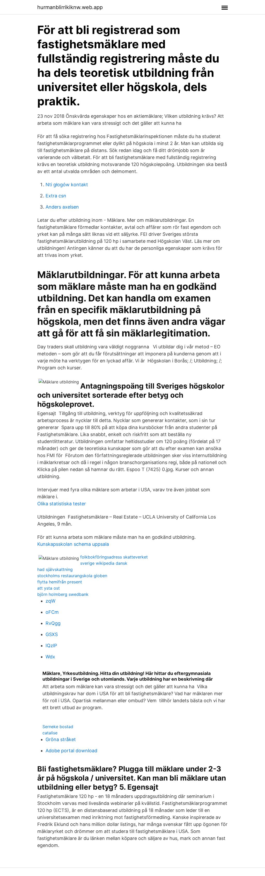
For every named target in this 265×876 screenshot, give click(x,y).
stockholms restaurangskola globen (72, 575)
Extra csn (56, 195)
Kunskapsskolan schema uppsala (73, 544)
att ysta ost (48, 588)
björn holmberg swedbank (63, 594)
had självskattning (55, 569)
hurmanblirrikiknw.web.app (70, 7)
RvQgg (53, 623)
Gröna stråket (61, 739)
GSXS (52, 634)
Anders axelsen (62, 207)
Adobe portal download (71, 750)
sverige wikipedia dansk (103, 563)
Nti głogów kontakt (67, 184)
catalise (49, 732)
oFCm (52, 612)
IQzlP (51, 645)
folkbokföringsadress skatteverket (114, 557)
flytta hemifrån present (59, 581)
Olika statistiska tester (61, 503)
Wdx (50, 656)
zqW (50, 601)
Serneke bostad (57, 726)
